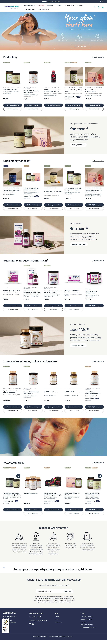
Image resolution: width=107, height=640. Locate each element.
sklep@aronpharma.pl (9, 622)
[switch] (5, 631)
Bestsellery (50, 5)
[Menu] (8, 620)
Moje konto (58, 622)
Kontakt (57, 617)
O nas (56, 619)
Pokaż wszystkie (98, 57)
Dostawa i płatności (86, 617)
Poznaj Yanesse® (78, 145)
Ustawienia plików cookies (88, 627)
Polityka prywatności (87, 625)
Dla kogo (79, 5)
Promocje (41, 5)
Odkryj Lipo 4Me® (78, 345)
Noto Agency (69, 636)
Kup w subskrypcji (13, 109)
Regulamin (84, 622)
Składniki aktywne (29, 9)
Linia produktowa (43, 9)
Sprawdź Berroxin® (79, 244)
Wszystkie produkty (29, 5)
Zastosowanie (69, 5)
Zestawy (59, 5)
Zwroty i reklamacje (86, 619)
